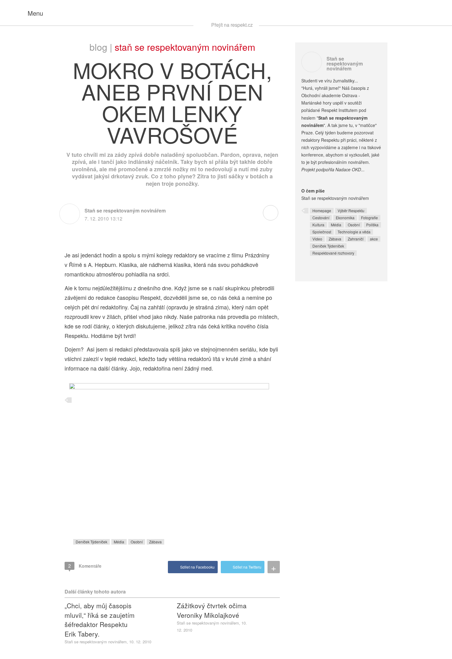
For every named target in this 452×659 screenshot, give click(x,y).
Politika (372, 224)
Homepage (321, 210)
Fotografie (369, 217)
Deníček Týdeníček (91, 541)
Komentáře (84, 565)
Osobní (137, 541)
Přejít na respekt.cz (232, 24)
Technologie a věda (354, 231)
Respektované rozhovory (333, 253)
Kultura (318, 224)
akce (374, 238)
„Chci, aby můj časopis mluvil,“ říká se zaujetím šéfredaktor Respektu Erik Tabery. (100, 619)
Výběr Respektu (351, 210)
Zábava (155, 541)
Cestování (320, 217)
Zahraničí (355, 238)
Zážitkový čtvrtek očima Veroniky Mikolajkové (212, 610)
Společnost (321, 231)
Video (317, 238)
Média (119, 541)
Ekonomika (345, 217)
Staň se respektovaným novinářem (185, 47)
